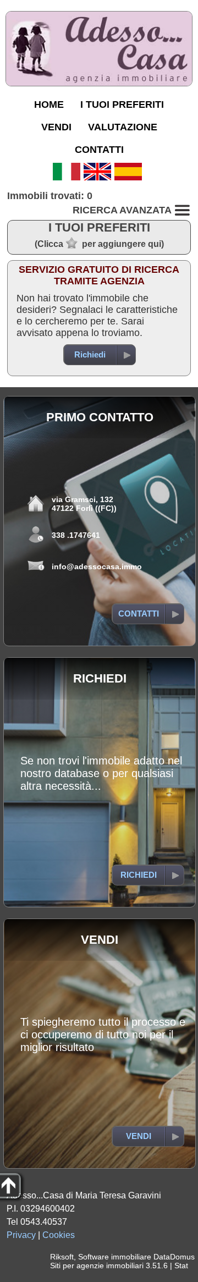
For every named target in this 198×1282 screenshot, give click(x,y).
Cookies (58, 1235)
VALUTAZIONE (122, 127)
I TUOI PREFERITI (122, 104)
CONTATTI (99, 149)
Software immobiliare (114, 1256)
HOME (49, 104)
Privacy (21, 1235)
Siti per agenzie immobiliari (97, 1265)
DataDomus (174, 1256)
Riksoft (62, 1256)
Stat (181, 1265)
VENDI (56, 127)
